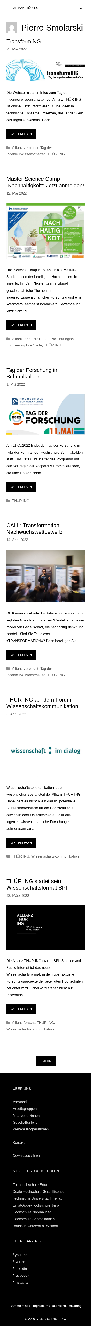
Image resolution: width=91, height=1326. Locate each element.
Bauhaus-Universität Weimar (35, 1226)
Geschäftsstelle (25, 1122)
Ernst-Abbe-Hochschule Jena (36, 1205)
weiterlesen (21, 134)
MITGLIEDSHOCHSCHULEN (36, 1171)
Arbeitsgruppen (25, 1109)
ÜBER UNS (22, 1089)
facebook (22, 1275)
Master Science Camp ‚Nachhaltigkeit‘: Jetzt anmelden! (45, 182)
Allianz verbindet (25, 148)
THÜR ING (56, 154)
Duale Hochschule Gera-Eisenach (39, 1192)
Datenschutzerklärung (66, 1306)
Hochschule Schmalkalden (34, 1219)
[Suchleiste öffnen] (81, 8)
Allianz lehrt (21, 339)
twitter (20, 1262)
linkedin (21, 1269)
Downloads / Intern (27, 1156)
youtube (21, 1255)
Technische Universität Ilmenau (37, 1198)
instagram (22, 1282)
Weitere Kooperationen (31, 1129)
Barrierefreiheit (20, 1306)
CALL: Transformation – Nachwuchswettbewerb (35, 528)
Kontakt (19, 1143)
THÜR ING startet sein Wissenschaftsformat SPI (36, 884)
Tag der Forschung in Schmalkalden (31, 373)
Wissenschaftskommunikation (55, 856)
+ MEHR (45, 1061)
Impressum (40, 1306)
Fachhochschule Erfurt (30, 1185)
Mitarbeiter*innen (26, 1116)
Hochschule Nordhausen (32, 1212)
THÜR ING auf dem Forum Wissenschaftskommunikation (42, 703)
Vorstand (20, 1102)
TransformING (23, 41)
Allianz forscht (23, 1023)
